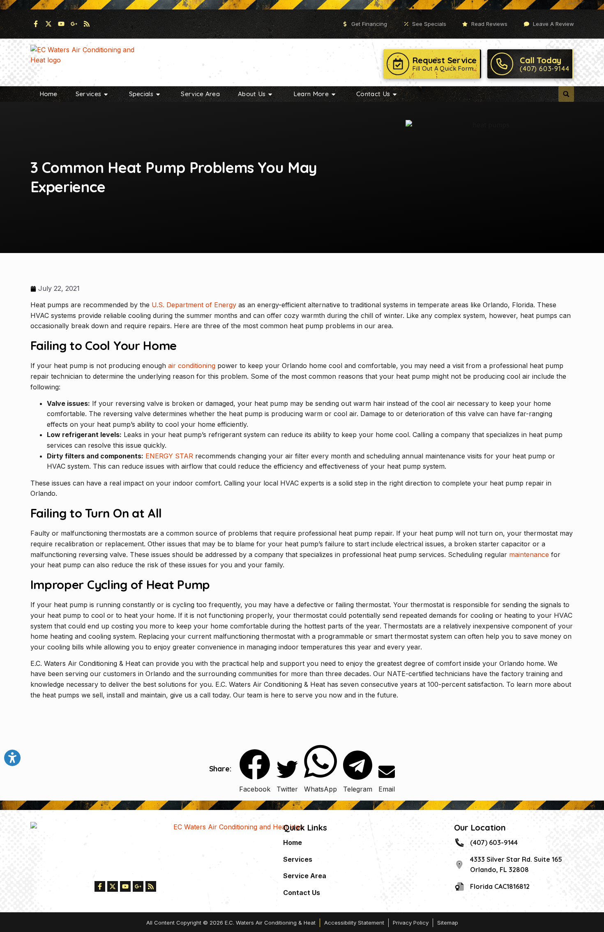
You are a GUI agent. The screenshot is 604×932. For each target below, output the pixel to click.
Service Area (200, 94)
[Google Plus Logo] (74, 23)
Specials (141, 94)
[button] (566, 94)
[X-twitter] (48, 23)
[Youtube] (61, 23)
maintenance (529, 554)
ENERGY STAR (169, 456)
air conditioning (191, 365)
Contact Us (373, 94)
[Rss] (86, 23)
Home (48, 94)
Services (88, 94)
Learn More (311, 94)
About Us (251, 94)
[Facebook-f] (35, 23)
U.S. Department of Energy (194, 305)
